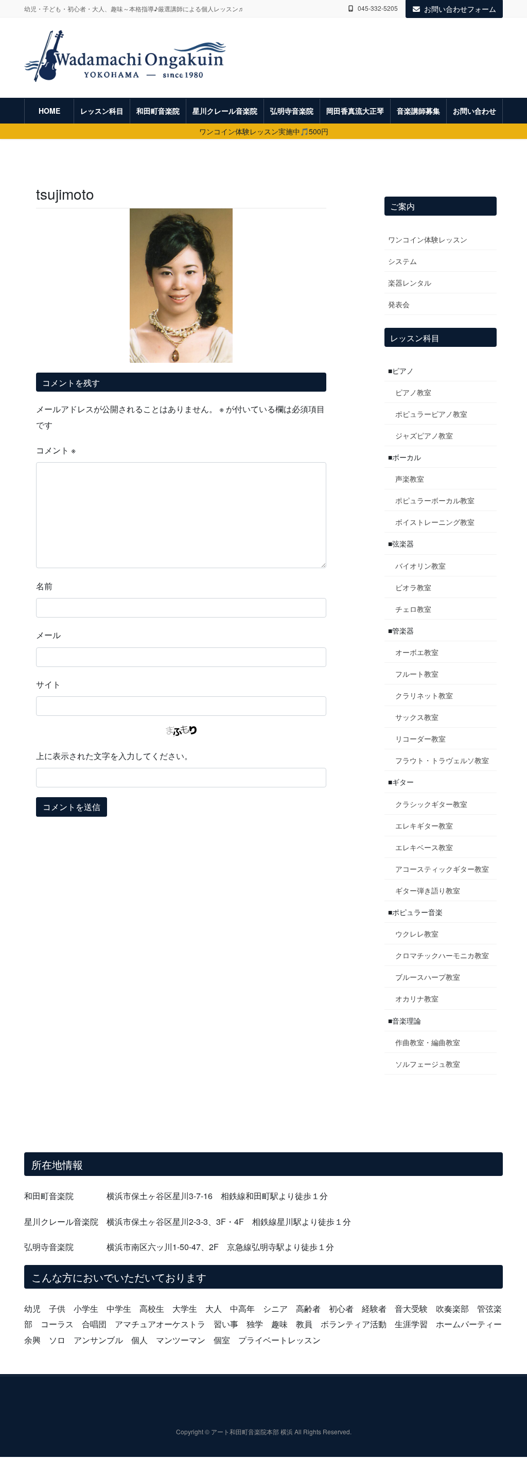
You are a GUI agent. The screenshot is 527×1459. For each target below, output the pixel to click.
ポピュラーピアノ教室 (431, 414)
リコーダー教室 (420, 738)
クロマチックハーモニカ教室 (442, 955)
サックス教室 (416, 717)
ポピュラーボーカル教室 (435, 500)
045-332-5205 (378, 8)
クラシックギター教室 (431, 804)
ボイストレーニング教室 (435, 522)
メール (48, 635)
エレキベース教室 (424, 847)
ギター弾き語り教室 (427, 890)
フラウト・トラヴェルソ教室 (442, 760)
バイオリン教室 (420, 565)
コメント (56, 450)
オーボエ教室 (416, 652)
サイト (48, 684)
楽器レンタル (409, 282)
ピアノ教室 (413, 392)
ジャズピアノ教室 (424, 435)
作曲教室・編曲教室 (427, 1042)
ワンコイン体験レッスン (427, 239)
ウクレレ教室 (416, 933)
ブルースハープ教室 (427, 977)
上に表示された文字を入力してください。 (114, 756)
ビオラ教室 (413, 587)
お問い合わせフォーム (460, 9)
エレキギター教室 (424, 825)
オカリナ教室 (416, 998)
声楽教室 (409, 478)
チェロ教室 (413, 609)
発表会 (399, 304)
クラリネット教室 (424, 695)
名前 (44, 586)
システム (402, 261)
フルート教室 (416, 674)
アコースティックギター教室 (442, 869)
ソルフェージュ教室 (427, 1064)
